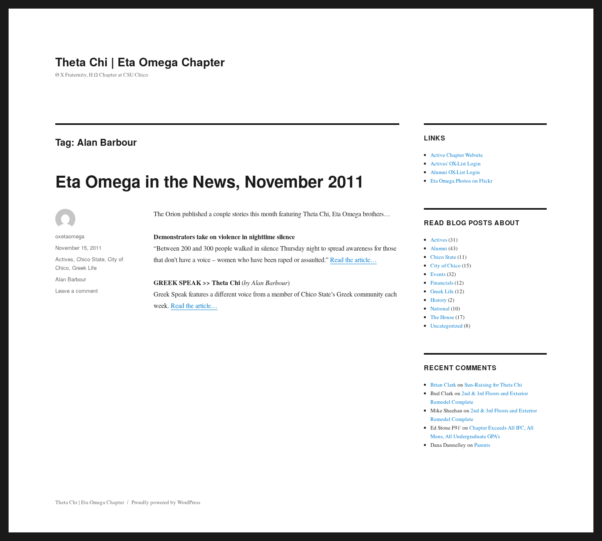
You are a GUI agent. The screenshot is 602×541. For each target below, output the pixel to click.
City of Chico (445, 265)
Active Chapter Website (456, 154)
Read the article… (353, 259)
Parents (482, 444)
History (438, 299)
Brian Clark (443, 384)
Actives (64, 259)
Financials (441, 282)
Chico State (90, 259)
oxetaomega (69, 236)
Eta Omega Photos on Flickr (461, 180)
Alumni (438, 248)
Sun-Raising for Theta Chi (493, 384)
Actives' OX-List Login (455, 163)
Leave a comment (76, 290)
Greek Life (84, 268)
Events (438, 274)
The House (442, 317)
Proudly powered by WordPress (165, 502)
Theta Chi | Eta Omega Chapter (140, 61)
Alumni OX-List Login (455, 172)
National (440, 308)
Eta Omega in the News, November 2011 (209, 180)
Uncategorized (446, 325)
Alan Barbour (70, 279)
